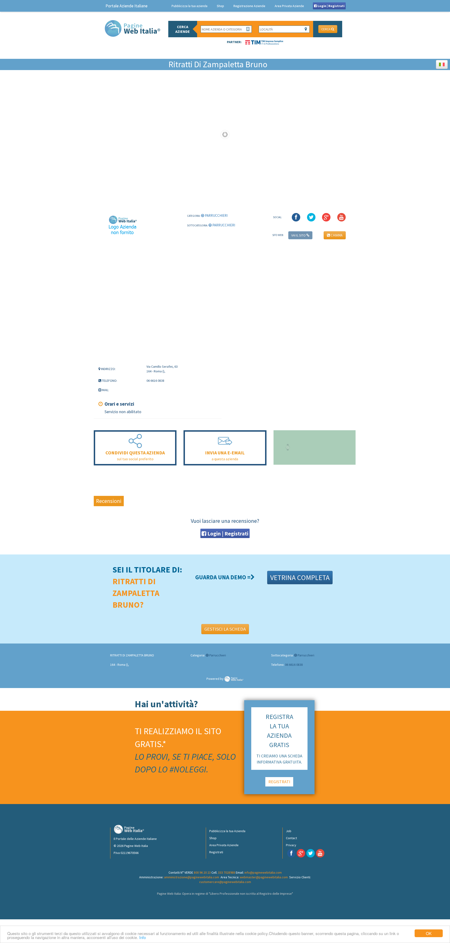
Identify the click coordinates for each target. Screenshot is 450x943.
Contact (291, 838)
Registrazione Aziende (249, 6)
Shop (220, 6)
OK (428, 933)
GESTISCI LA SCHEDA (225, 629)
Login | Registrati (331, 6)
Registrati (216, 852)
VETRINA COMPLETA (300, 577)
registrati (279, 781)
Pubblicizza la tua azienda (189, 6)
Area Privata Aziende (289, 6)
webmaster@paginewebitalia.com (264, 877)
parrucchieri (216, 215)
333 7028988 (226, 872)
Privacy (291, 845)
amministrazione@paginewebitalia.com (191, 877)
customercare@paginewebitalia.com (225, 882)
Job (288, 831)
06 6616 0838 (294, 664)
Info (142, 937)
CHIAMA (336, 235)
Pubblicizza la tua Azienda (227, 831)
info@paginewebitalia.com (263, 872)
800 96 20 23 (202, 872)
